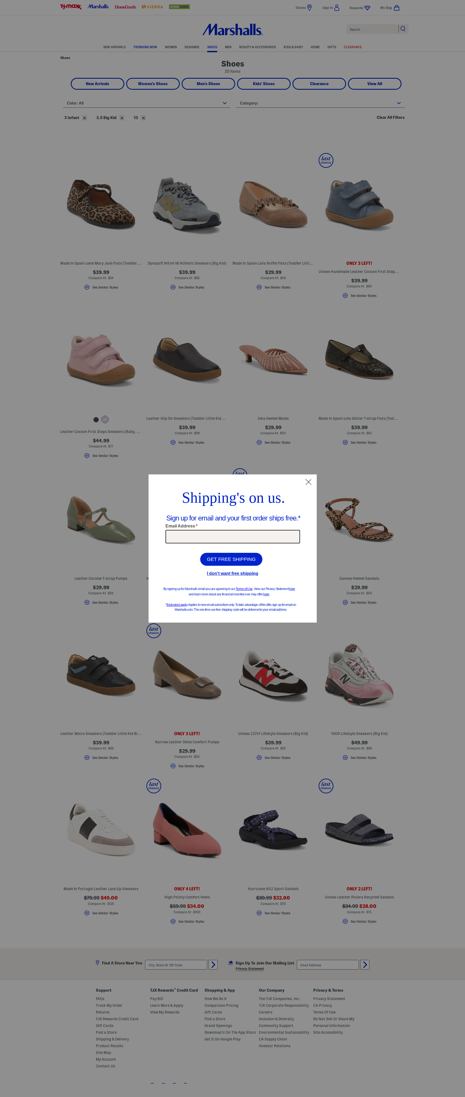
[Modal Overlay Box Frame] (233, 548)
